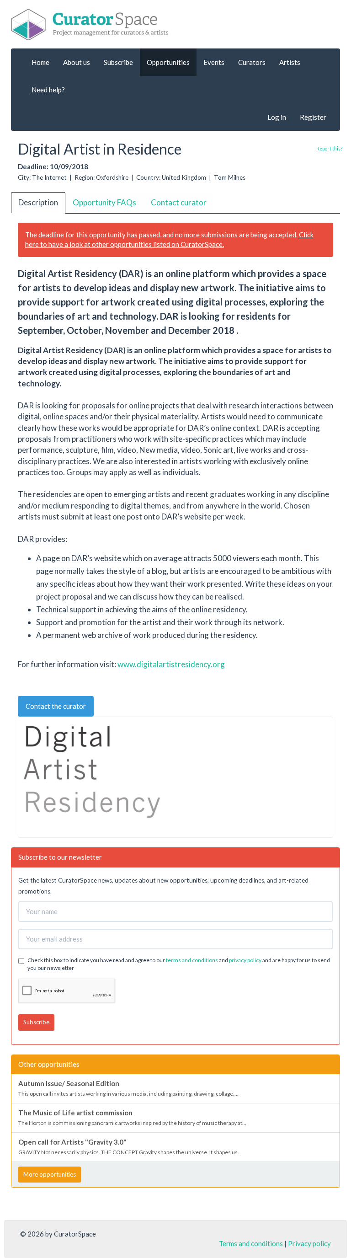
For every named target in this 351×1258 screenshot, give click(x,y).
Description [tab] (38, 202)
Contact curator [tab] (179, 202)
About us (76, 62)
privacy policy (245, 960)
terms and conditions (192, 960)
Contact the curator (56, 706)
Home (40, 62)
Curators (252, 62)
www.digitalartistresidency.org (171, 664)
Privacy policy (309, 1243)
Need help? (48, 90)
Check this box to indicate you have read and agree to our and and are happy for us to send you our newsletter (178, 964)
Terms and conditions (251, 1243)
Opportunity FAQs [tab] (104, 202)
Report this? (329, 148)
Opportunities (168, 62)
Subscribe (118, 62)
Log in (276, 117)
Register (313, 117)
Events (213, 62)
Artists (289, 62)
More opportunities (49, 1174)
